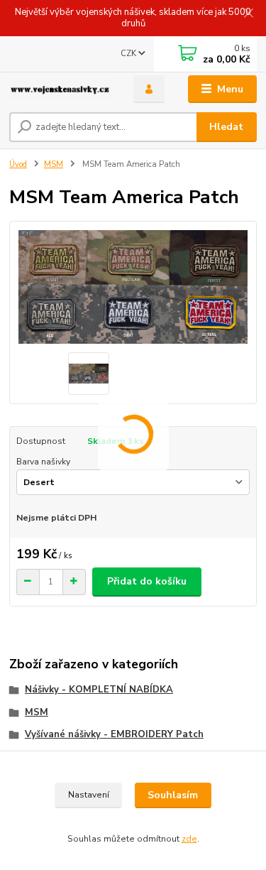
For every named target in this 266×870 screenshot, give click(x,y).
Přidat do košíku (147, 581)
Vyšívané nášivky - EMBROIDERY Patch (114, 734)
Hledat (226, 127)
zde (189, 838)
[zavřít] (248, 14)
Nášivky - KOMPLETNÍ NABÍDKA (99, 689)
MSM (53, 164)
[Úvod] (60, 89)
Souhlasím (173, 795)
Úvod (18, 164)
